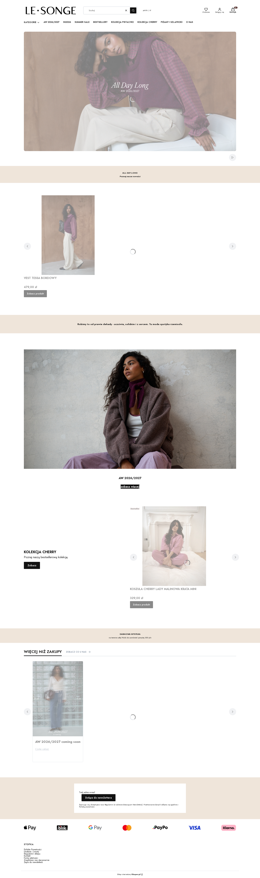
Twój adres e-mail (87, 792)
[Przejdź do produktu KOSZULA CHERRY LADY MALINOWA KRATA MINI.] (174, 546)
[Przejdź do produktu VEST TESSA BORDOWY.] (68, 235)
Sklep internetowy (128, 874)
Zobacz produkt (35, 293)
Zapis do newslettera (33, 862)
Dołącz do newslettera (98, 797)
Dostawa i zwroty (31, 851)
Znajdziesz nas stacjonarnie (36, 860)
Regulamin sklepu (32, 853)
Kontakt (27, 855)
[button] (133, 10)
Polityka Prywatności (33, 849)
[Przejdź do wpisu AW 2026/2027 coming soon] (58, 698)
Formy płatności (31, 858)
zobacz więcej (130, 487)
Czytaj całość (42, 749)
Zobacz (32, 565)
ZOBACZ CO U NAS (76, 652)
